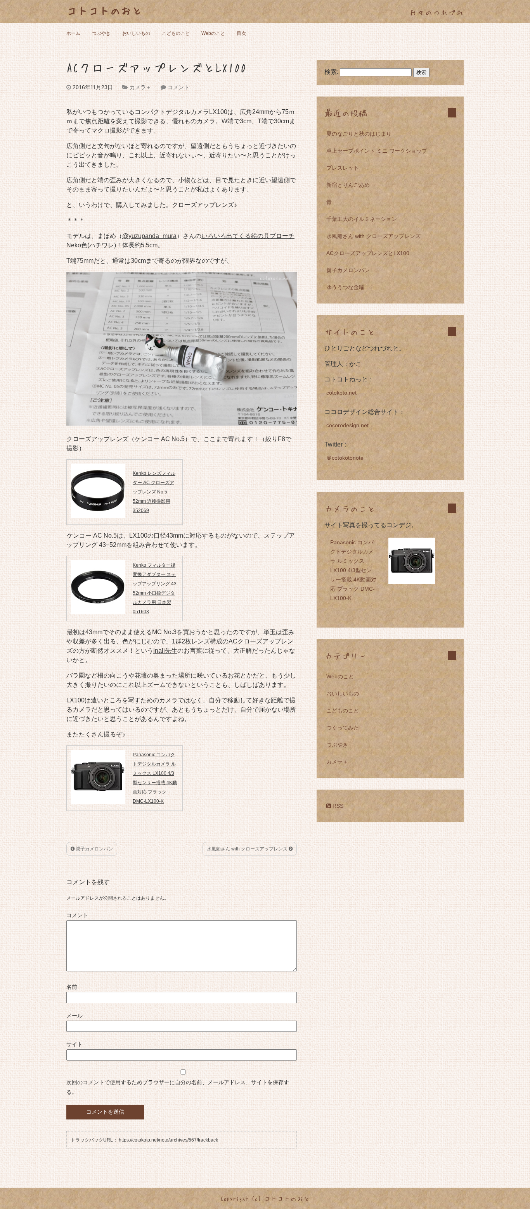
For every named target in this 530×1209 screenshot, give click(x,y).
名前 (71, 987)
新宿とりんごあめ (348, 185)
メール (74, 1015)
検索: (331, 72)
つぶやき (101, 33)
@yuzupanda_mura (149, 236)
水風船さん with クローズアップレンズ (248, 849)
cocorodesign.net (347, 425)
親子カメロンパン (93, 849)
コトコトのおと (104, 10)
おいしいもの (136, 33)
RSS (337, 806)
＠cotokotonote (345, 458)
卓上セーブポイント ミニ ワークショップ (376, 151)
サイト (74, 1044)
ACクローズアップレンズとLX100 (367, 253)
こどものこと (176, 33)
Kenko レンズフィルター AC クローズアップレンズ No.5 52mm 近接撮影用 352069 (154, 492)
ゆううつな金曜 (345, 287)
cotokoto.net (341, 393)
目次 (241, 33)
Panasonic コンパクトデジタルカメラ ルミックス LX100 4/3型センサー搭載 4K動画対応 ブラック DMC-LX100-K (353, 570)
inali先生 (165, 650)
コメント (178, 87)
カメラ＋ (140, 87)
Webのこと (213, 33)
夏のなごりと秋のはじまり (358, 134)
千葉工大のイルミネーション (361, 219)
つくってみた (342, 727)
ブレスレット (342, 168)
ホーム (73, 33)
